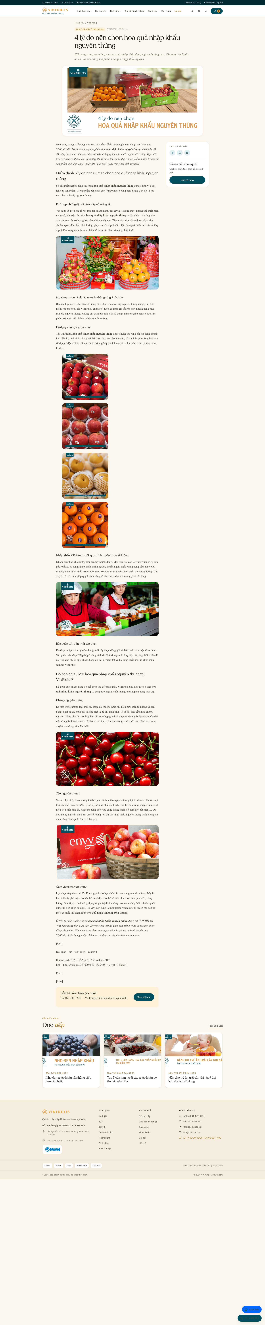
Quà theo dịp (84, 11)
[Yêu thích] (206, 11)
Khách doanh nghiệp (213, 2)
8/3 (101, 1121)
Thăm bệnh (104, 1137)
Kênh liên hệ (187, 1110)
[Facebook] (172, 153)
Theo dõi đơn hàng (192, 2)
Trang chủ (79, 22)
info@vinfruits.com (192, 1132)
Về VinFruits (145, 1132)
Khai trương (105, 1148)
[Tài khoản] (199, 11)
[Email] (187, 153)
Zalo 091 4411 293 (192, 1121)
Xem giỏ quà (143, 997)
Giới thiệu (152, 11)
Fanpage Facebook (192, 1127)
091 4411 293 (51, 2)
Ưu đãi (178, 11)
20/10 (102, 1127)
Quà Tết (103, 1116)
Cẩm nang (166, 11)
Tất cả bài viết (215, 1025)
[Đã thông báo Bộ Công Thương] (52, 1149)
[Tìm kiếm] (192, 11)
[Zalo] (180, 153)
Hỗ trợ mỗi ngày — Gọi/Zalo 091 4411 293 (63, 1125)
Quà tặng (115, 11)
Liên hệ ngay (187, 180)
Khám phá (145, 1110)
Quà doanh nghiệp (148, 1121)
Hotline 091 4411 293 (193, 1116)
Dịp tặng (104, 1110)
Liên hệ (142, 1143)
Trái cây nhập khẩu (134, 11)
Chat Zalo (68, 2)
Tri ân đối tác (105, 1132)
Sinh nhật (103, 1143)
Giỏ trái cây (100, 11)
